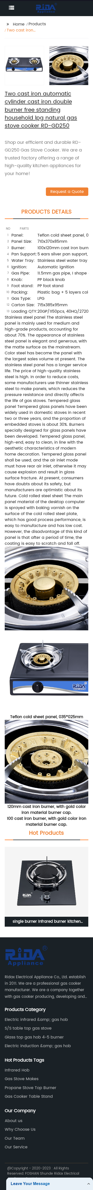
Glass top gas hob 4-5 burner (34, 1037)
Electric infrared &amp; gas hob (36, 1020)
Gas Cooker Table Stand (29, 1096)
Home (19, 24)
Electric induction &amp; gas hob (38, 1046)
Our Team (15, 1138)
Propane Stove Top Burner (30, 1088)
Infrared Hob (17, 1070)
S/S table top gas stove (28, 1028)
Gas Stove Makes (21, 1079)
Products (37, 24)
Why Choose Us (20, 1129)
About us (13, 1121)
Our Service (16, 1147)
